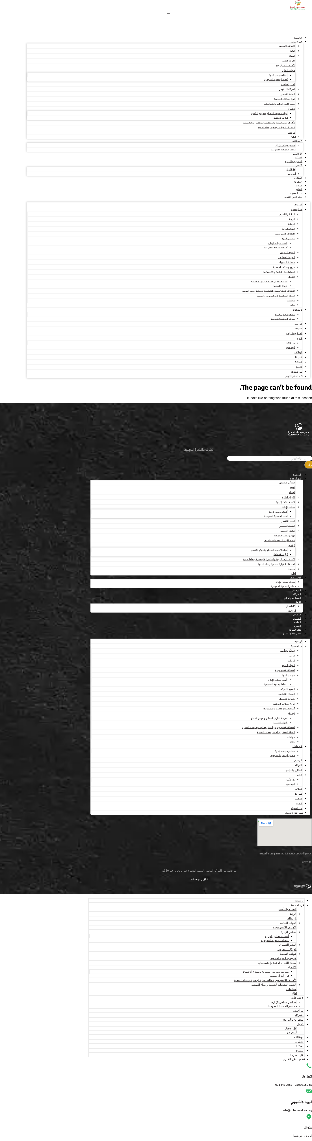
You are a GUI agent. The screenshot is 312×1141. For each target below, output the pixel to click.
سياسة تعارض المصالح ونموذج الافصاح (269, 113)
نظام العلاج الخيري (293, 197)
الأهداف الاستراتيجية (285, 65)
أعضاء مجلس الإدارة (278, 75)
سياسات (291, 132)
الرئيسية (298, 38)
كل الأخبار (290, 169)
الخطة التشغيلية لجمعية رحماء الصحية (276, 127)
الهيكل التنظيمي (287, 89)
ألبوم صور (291, 174)
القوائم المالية (288, 61)
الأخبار (299, 165)
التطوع (299, 189)
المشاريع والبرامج (293, 161)
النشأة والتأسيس (287, 46)
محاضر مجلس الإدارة (285, 145)
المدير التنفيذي (288, 84)
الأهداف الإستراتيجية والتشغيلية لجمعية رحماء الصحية (269, 123)
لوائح (293, 137)
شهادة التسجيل (287, 94)
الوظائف (298, 178)
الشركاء (298, 157)
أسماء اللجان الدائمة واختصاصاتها (279, 104)
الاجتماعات (297, 141)
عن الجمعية (296, 41)
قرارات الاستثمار (280, 118)
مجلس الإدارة (288, 70)
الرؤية (292, 51)
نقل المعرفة (296, 193)
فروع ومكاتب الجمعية (284, 99)
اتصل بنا (298, 181)
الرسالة (292, 56)
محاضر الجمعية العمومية (283, 150)
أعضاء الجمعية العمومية (276, 79)
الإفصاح (291, 109)
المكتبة (299, 185)
